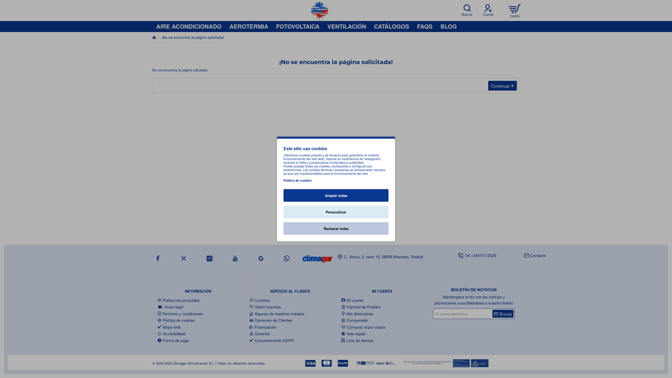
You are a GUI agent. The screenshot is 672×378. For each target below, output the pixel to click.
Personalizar (336, 211)
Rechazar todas (336, 228)
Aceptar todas (336, 195)
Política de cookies (298, 180)
